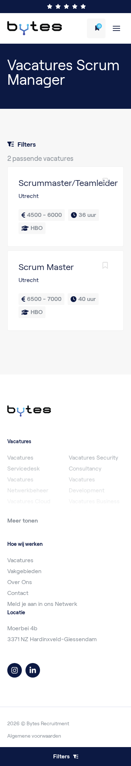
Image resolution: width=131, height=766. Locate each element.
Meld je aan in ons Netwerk (42, 604)
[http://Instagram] (14, 670)
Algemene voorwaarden (34, 736)
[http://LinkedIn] (32, 670)
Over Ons (19, 582)
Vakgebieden (24, 571)
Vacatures (20, 560)
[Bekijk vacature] (65, 206)
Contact (17, 593)
